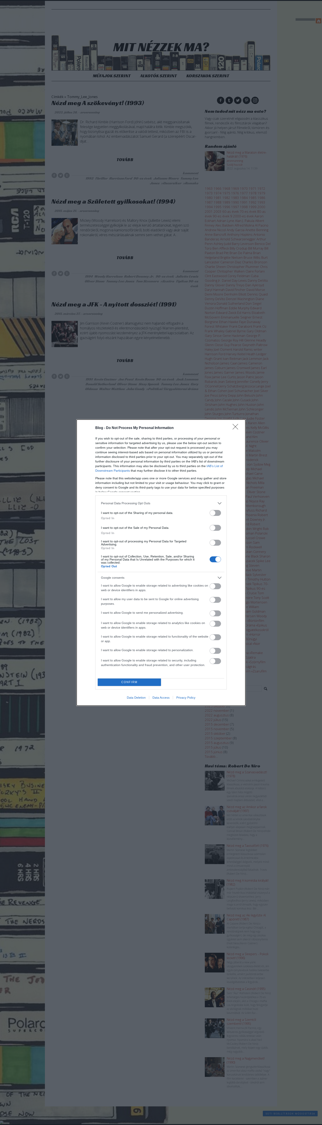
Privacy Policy (185, 697)
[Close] (237, 428)
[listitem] (161, 503)
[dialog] (161, 563)
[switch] (215, 513)
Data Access (161, 697)
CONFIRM (129, 682)
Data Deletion (136, 697)
